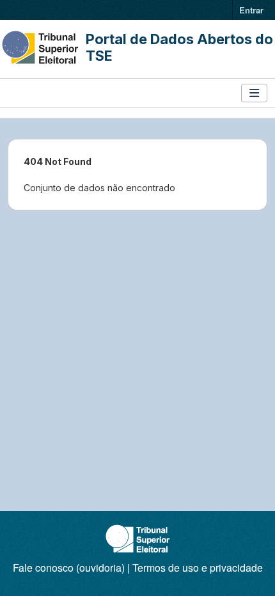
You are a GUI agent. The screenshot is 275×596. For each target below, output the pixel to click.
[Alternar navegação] (254, 93)
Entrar (251, 10)
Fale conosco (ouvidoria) (69, 567)
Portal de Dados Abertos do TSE (179, 47)
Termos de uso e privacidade (197, 567)
